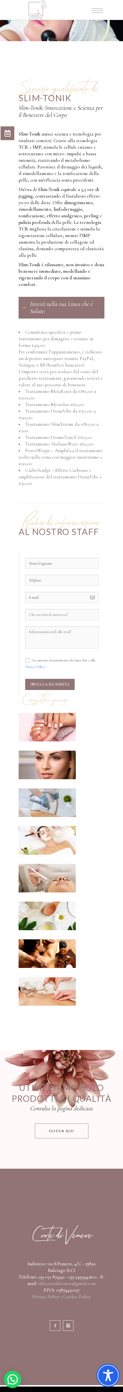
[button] (12, 1379)
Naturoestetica (47, 915)
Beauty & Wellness (47, 840)
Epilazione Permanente (38, 802)
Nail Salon (47, 727)
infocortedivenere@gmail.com (67, 1283)
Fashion (47, 764)
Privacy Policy (35, 667)
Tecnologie (47, 878)
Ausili (47, 991)
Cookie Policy (77, 1297)
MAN (47, 953)
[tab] (61, 308)
